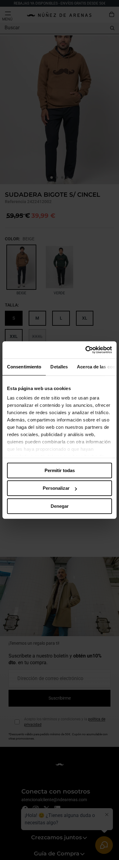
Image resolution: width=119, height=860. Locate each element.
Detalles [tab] (59, 366)
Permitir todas (60, 470)
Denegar (60, 506)
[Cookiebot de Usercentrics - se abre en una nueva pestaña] (85, 350)
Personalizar (56, 488)
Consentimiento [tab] (24, 366)
